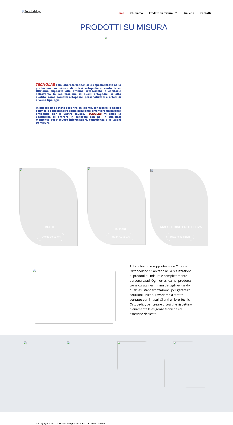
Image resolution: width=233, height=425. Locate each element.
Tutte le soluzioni (50, 236)
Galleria (189, 13)
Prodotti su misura (161, 13)
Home (120, 13)
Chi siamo (136, 13)
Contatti (205, 13)
